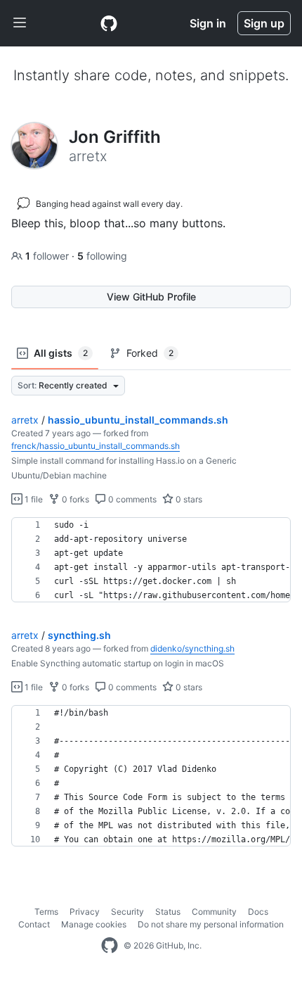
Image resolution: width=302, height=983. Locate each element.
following (102, 256)
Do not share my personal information (211, 924)
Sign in (208, 23)
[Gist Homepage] (108, 23)
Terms (46, 911)
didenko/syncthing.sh (192, 648)
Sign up (264, 23)
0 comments (131, 499)
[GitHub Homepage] (109, 946)
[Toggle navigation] (19, 23)
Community (214, 911)
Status (167, 911)
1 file (32, 499)
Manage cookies (93, 924)
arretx (25, 420)
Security (127, 911)
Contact (34, 924)
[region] (151, 560)
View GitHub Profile (151, 297)
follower (48, 256)
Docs (258, 911)
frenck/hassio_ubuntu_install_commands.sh (95, 445)
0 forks (74, 499)
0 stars (187, 499)
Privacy (85, 911)
